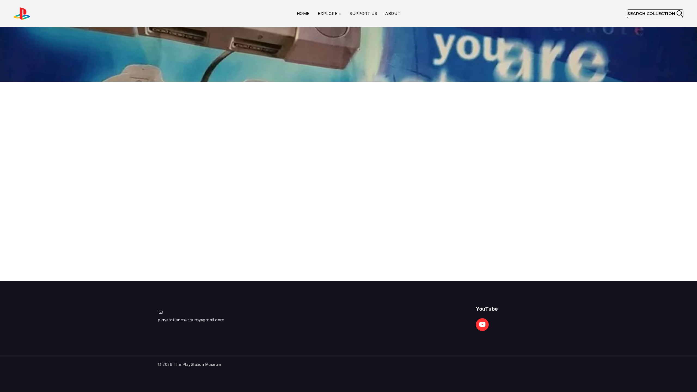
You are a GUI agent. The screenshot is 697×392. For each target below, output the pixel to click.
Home (303, 13)
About (392, 13)
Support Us (363, 13)
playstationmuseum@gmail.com (191, 320)
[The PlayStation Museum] (22, 13)
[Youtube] (482, 324)
